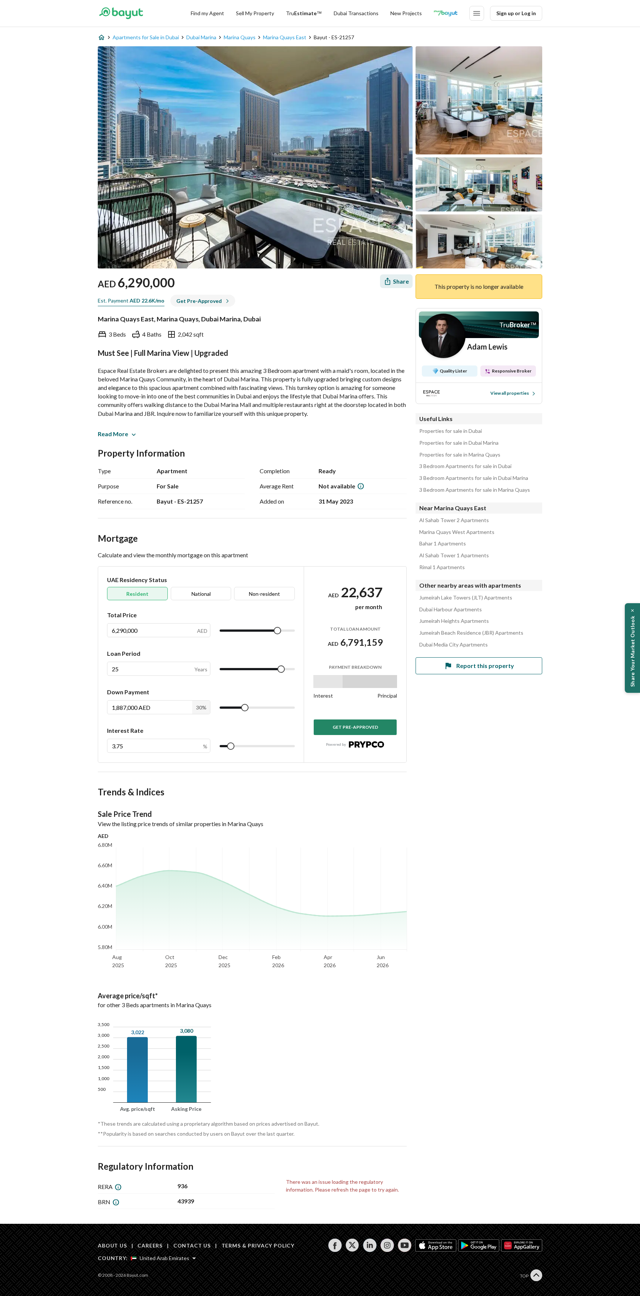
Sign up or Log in (516, 13)
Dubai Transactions (356, 13)
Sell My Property (255, 13)
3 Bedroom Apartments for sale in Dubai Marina (473, 478)
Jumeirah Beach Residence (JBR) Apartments (471, 633)
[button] (632, 648)
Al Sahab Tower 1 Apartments (454, 555)
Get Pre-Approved (355, 727)
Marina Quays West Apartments (456, 532)
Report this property (485, 665)
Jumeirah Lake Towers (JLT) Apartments (465, 598)
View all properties (509, 393)
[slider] (277, 630)
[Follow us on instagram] (387, 1245)
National (201, 594)
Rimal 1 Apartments (442, 567)
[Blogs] (445, 13)
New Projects (406, 13)
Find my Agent (207, 13)
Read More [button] (113, 433)
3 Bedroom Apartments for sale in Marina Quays (474, 490)
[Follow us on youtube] (404, 1245)
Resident (137, 594)
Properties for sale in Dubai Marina (459, 443)
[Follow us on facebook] (335, 1245)
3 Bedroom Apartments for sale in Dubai (465, 466)
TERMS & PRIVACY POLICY (257, 1245)
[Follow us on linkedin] (370, 1245)
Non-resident (264, 594)
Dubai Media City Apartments (453, 645)
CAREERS (150, 1245)
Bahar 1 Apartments (442, 544)
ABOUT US (112, 1245)
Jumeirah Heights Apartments (454, 621)
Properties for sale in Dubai (450, 431)
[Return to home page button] (121, 13)
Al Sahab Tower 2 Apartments (454, 520)
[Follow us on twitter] (352, 1245)
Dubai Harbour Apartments (450, 609)
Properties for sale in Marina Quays (459, 455)
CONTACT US (192, 1245)
